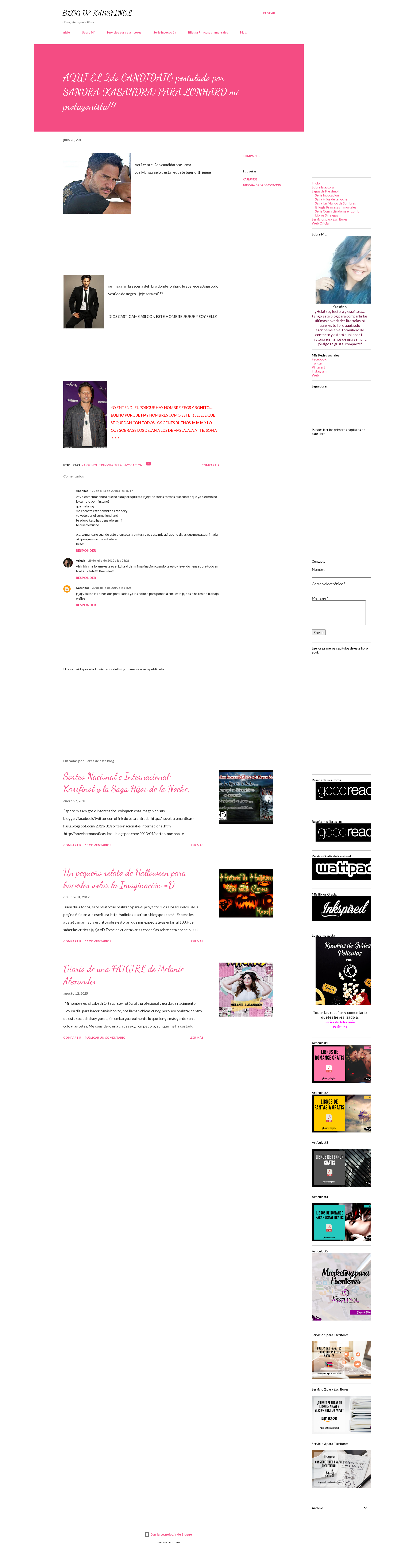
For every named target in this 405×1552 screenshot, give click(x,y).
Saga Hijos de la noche (331, 199)
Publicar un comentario (105, 1037)
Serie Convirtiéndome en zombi (337, 211)
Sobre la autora (323, 187)
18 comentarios (98, 845)
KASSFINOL (250, 179)
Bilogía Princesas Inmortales (208, 32)
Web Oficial (320, 223)
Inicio (66, 32)
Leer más (196, 845)
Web (315, 375)
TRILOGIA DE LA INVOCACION (262, 185)
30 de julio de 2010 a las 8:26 (111, 587)
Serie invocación (164, 32)
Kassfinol (82, 587)
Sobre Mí (88, 32)
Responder (86, 550)
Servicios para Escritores (329, 219)
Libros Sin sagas (326, 215)
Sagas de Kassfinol (325, 191)
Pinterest (318, 367)
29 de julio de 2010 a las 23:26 (108, 560)
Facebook (319, 359)
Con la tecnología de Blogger (171, 1534)
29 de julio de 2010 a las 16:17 (112, 490)
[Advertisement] (134, 706)
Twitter (317, 363)
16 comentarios (98, 941)
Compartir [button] (252, 156)
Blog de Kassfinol (97, 12)
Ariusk (80, 560)
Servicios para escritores (124, 32)
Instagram (319, 371)
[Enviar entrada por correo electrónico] (148, 465)
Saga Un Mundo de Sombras (335, 203)
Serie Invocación (327, 195)
